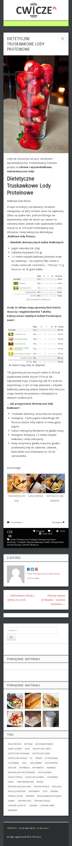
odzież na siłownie (34, 777)
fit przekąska (51, 758)
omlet (11, 782)
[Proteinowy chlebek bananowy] (33, 700)
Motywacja (24, 767)
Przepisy (40, 531)
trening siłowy (15, 796)
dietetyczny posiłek (17, 758)
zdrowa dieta (57, 542)
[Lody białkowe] (36, 483)
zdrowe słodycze (30, 544)
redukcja (11, 542)
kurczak (12, 767)
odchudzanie (45, 772)
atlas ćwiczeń (14, 744)
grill (24, 763)
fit (31, 758)
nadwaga (51, 767)
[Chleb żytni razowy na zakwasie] (33, 718)
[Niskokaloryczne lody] (17, 483)
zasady (11, 801)
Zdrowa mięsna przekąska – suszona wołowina (53, 600)
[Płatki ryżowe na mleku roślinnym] (15, 718)
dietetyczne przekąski (27, 539)
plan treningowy (25, 782)
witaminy (30, 796)
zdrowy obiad (47, 805)
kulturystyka (51, 763)
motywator (38, 767)
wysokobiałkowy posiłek (38, 542)
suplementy (34, 791)
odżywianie (52, 777)
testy (45, 791)
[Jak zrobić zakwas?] (51, 718)
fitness (38, 758)
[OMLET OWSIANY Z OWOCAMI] (51, 700)
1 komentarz (16, 522)
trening (54, 791)
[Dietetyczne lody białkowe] (55, 483)
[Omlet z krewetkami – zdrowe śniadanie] (15, 700)
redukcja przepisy (17, 791)
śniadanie (12, 810)
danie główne (15, 749)
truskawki (21, 542)
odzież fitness (15, 777)
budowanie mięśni (44, 744)
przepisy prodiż (41, 786)
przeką (40, 782)
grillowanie (36, 763)
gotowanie (13, 763)
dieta (13, 539)
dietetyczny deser (47, 539)
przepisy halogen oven (19, 786)
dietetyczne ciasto (42, 749)
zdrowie (33, 805)
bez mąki (28, 744)
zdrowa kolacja (14, 544)
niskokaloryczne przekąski (21, 772)
